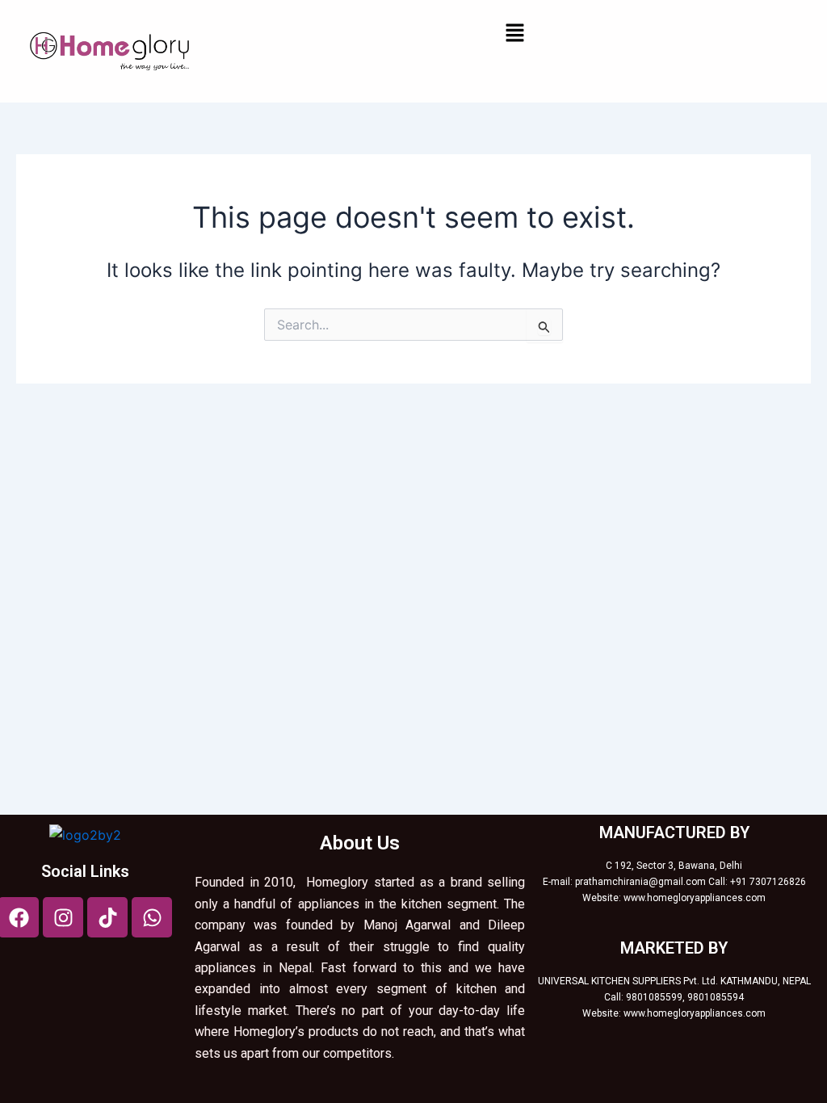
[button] (514, 33)
